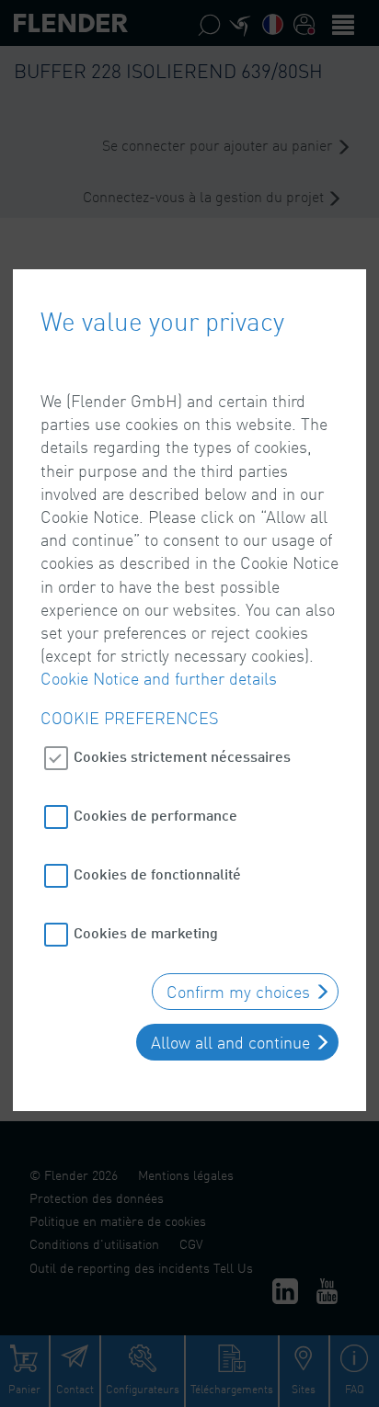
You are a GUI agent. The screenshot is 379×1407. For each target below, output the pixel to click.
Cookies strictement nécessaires (182, 756)
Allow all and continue (230, 1042)
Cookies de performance (155, 814)
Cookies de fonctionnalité (157, 873)
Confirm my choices (238, 991)
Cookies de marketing (146, 932)
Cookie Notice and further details (158, 678)
